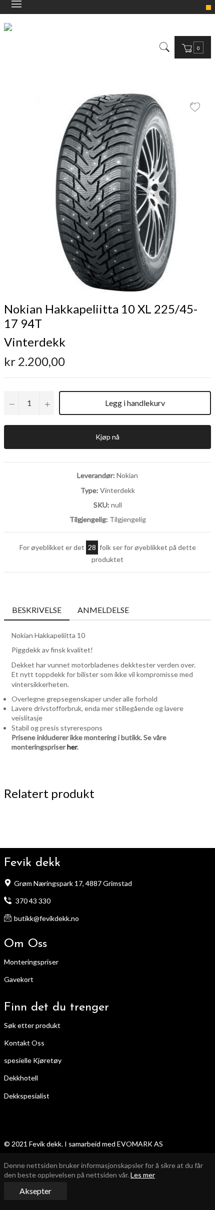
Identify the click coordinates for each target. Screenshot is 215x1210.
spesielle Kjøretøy (33, 1060)
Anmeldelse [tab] (104, 609)
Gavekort (19, 979)
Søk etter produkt (32, 1025)
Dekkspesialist (27, 1096)
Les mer (142, 1174)
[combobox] (171, 47)
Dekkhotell (21, 1078)
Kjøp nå (108, 436)
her (72, 746)
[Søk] (164, 47)
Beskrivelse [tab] (37, 609)
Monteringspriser (31, 962)
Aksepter (36, 1191)
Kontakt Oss (24, 1042)
